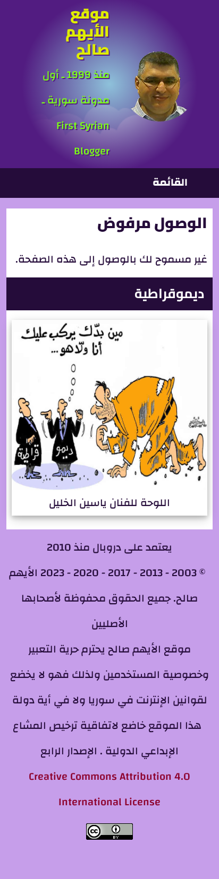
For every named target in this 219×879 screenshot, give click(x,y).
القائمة (170, 182)
